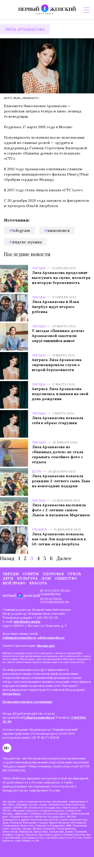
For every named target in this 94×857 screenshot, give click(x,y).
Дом (46, 578)
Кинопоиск (58, 230)
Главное (39, 529)
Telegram (21, 230)
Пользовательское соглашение (27, 702)
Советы (31, 574)
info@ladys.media (27, 621)
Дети (36, 471)
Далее (63, 558)
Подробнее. (12, 694)
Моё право (14, 583)
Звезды (39, 268)
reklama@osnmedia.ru (19, 637)
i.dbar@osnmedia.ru (39, 717)
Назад (7, 558)
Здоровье (53, 574)
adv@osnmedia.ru (51, 637)
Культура (27, 578)
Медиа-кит (46, 645)
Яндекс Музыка (27, 241)
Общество (66, 578)
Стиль (74, 574)
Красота (38, 583)
